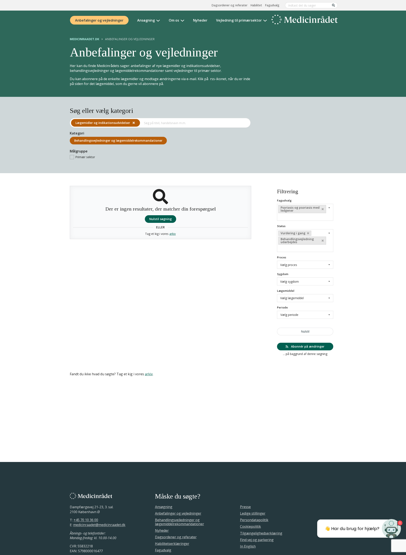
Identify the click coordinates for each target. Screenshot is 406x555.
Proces (281, 257)
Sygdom (282, 274)
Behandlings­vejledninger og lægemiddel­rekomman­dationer (118, 140)
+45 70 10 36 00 (86, 520)
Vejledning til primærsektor (239, 20)
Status (281, 226)
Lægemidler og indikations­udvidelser (103, 123)
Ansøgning (146, 20)
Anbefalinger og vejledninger (99, 20)
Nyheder (200, 20)
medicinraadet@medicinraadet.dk (99, 525)
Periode (282, 307)
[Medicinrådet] (305, 20)
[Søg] (333, 5)
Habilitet (256, 5)
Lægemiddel (285, 291)
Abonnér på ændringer (307, 346)
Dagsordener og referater (229, 5)
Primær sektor (85, 157)
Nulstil (305, 331)
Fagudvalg (272, 5)
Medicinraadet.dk (84, 39)
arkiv (172, 234)
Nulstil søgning (160, 219)
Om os (174, 20)
